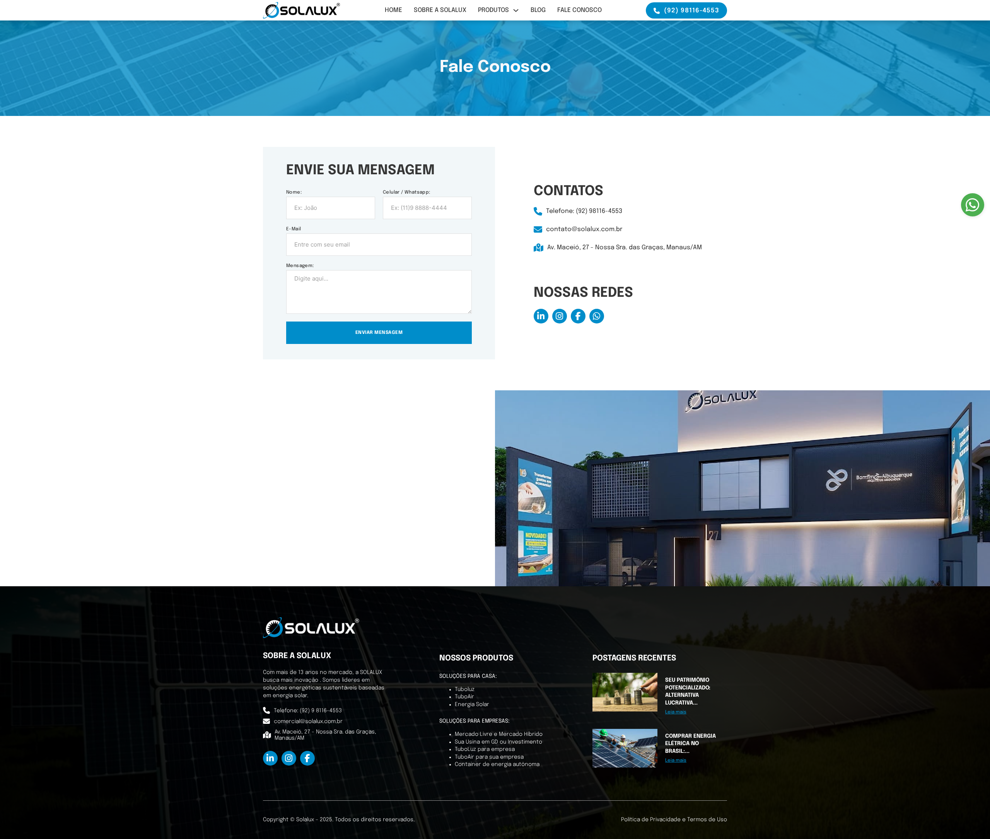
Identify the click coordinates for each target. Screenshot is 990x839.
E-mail (293, 229)
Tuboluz (465, 689)
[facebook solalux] (578, 316)
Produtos (493, 10)
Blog (538, 10)
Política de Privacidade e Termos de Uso (674, 819)
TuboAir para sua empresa (489, 757)
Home (393, 10)
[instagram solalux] (559, 316)
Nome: (294, 192)
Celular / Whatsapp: (406, 192)
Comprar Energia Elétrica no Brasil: (690, 743)
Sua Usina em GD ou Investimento (498, 742)
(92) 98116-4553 (691, 10)
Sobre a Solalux (440, 10)
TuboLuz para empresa (485, 749)
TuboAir (464, 696)
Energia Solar (472, 704)
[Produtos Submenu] (516, 10)
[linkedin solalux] (541, 316)
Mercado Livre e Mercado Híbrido (499, 734)
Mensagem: (300, 266)
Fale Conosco (579, 10)
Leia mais (675, 712)
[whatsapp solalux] (596, 316)
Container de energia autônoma (497, 764)
